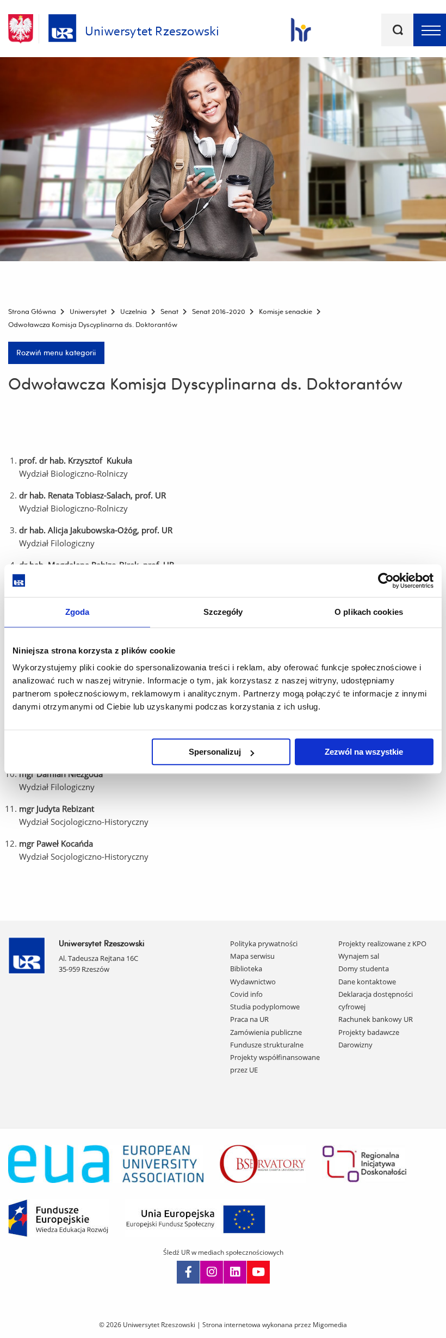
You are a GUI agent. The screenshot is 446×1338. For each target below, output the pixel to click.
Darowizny (355, 1045)
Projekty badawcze (368, 1032)
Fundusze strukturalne (266, 1045)
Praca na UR (249, 1019)
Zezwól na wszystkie (364, 751)
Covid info (246, 994)
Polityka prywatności (264, 943)
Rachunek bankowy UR (375, 1019)
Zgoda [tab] (77, 611)
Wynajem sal (358, 956)
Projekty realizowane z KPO (382, 943)
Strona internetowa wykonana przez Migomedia (274, 1324)
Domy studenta (363, 968)
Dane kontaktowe (367, 981)
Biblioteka (246, 968)
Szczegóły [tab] (223, 611)
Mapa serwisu (252, 956)
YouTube (258, 1272)
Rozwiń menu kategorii (56, 352)
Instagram (211, 1272)
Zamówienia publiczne (266, 1032)
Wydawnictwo (253, 981)
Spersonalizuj (215, 751)
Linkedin (235, 1272)
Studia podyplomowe (265, 1007)
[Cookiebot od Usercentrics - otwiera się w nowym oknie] (385, 580)
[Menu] (429, 30)
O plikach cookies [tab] (368, 611)
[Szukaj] (397, 30)
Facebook (188, 1272)
